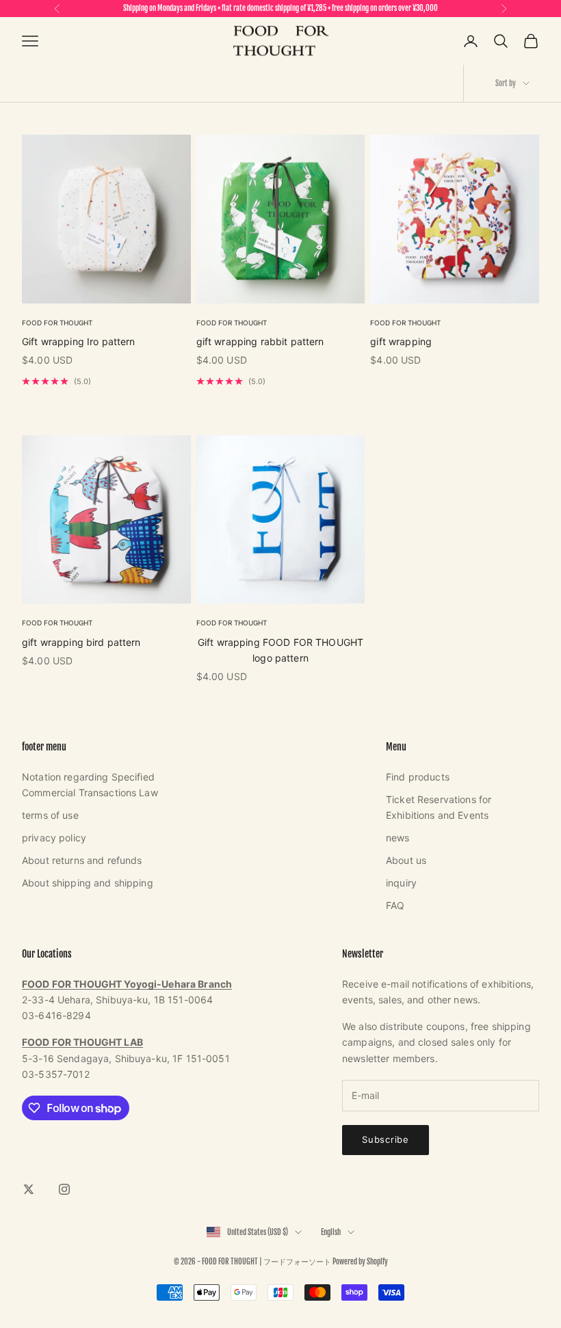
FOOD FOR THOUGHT (57, 323)
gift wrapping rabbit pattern (260, 341)
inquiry (401, 883)
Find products (417, 777)
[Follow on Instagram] (64, 1189)
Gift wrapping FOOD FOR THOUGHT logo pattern (280, 650)
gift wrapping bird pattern (81, 642)
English (331, 1232)
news (398, 837)
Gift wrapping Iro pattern (78, 341)
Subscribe (385, 1139)
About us (406, 860)
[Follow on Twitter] (29, 1189)
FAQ (395, 905)
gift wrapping (401, 341)
